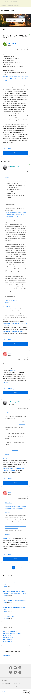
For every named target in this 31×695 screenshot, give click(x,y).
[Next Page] (21, 568)
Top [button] (4, 691)
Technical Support (7, 641)
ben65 (7, 413)
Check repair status (8, 637)
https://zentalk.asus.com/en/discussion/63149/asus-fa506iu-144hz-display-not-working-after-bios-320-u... (15, 79)
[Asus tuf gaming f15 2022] (26, 162)
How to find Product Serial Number (12, 633)
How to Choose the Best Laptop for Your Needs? (14, 600)
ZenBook (5, 586)
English (5, 680)
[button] (5, 148)
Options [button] (29, 29)
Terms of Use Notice (6, 683)
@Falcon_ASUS (7, 538)
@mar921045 (6, 307)
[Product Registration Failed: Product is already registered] (28, 162)
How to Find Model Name (10, 631)
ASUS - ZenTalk (9, 10)
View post (7, 454)
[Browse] (2, 10)
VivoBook (6, 618)
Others (3, 29)
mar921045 (8, 177)
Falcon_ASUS (8, 503)
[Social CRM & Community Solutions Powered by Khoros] (26, 692)
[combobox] (15, 20)
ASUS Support (6, 655)
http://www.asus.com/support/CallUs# (13, 331)
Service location (7, 635)
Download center (7, 639)
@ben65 (5, 458)
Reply (15, 153)
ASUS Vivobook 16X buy (8, 616)
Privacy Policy (17, 683)
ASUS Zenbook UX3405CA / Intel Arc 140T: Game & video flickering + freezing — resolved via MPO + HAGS (15, 582)
